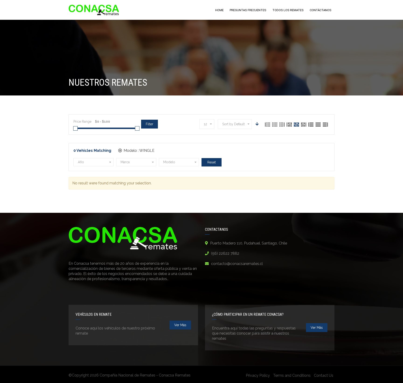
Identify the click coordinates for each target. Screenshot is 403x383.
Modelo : (138, 150)
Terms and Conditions (292, 375)
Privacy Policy (258, 375)
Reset (211, 162)
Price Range (82, 121)
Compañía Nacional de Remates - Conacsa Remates (145, 375)
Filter (149, 124)
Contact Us (323, 375)
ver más (180, 325)
